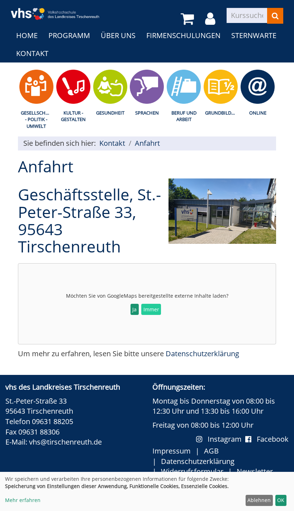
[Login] (211, 19)
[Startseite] (55, 9)
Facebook (273, 439)
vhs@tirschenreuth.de (65, 442)
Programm (69, 35)
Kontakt (32, 53)
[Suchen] (275, 16)
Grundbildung (222, 113)
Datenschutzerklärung (202, 353)
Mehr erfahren (23, 500)
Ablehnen (259, 500)
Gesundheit (110, 113)
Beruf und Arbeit (183, 116)
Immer (151, 309)
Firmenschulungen (183, 35)
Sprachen (147, 113)
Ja (134, 309)
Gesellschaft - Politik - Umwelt (37, 119)
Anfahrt (147, 143)
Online (257, 113)
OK (280, 500)
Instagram (226, 439)
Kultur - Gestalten (73, 116)
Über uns (118, 35)
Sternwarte (253, 35)
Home (27, 35)
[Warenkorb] (188, 19)
